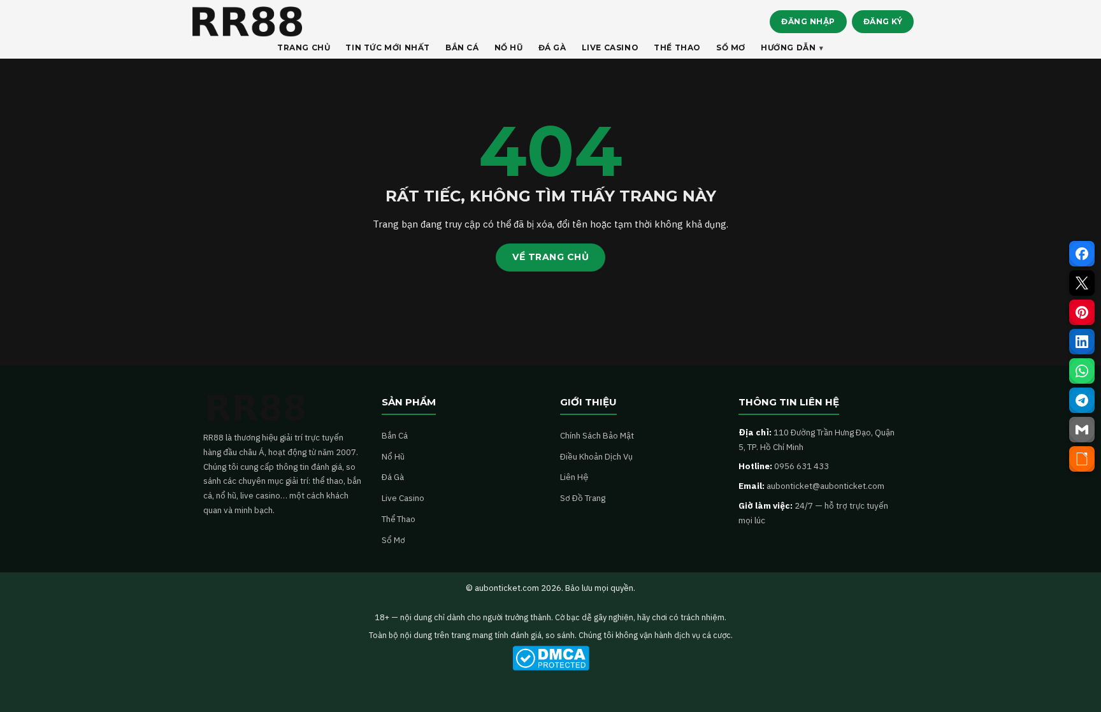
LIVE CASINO (610, 47)
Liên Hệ (574, 477)
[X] (1082, 283)
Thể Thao (398, 519)
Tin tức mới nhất (387, 47)
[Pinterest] (1082, 312)
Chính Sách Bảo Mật (597, 435)
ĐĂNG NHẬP (808, 21)
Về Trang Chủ (550, 257)
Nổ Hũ (393, 456)
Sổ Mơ (393, 540)
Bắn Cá (395, 435)
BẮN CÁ (462, 47)
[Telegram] (1082, 400)
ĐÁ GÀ (552, 47)
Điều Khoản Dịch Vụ (596, 456)
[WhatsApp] (1082, 371)
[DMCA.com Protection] (550, 658)
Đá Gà (393, 477)
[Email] (1082, 429)
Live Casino (403, 498)
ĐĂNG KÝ (883, 21)
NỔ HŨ (508, 47)
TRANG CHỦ (303, 47)
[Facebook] (1082, 253)
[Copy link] (1082, 459)
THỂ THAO (677, 47)
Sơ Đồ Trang (582, 498)
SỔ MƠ (730, 47)
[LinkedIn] (1082, 341)
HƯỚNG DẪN (788, 47)
